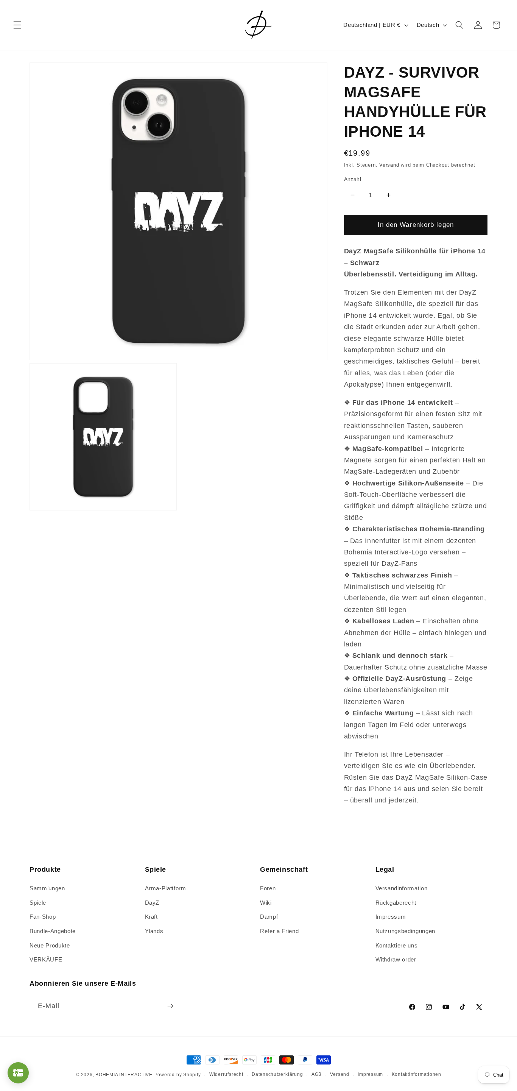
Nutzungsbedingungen (405, 931)
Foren (268, 888)
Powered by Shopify (177, 1074)
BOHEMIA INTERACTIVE (124, 1074)
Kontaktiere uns (396, 945)
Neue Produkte (50, 945)
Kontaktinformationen (416, 1074)
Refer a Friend (279, 931)
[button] (17, 25)
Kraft (151, 916)
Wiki (266, 902)
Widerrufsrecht (226, 1074)
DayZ (152, 902)
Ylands (154, 931)
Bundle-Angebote (53, 931)
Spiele (38, 902)
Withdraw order (395, 959)
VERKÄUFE (46, 959)
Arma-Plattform (165, 888)
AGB (316, 1074)
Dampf (269, 916)
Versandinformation (401, 888)
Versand (389, 164)
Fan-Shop (43, 916)
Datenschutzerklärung (277, 1074)
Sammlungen (47, 888)
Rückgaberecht (396, 902)
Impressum (390, 916)
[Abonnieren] (170, 1006)
